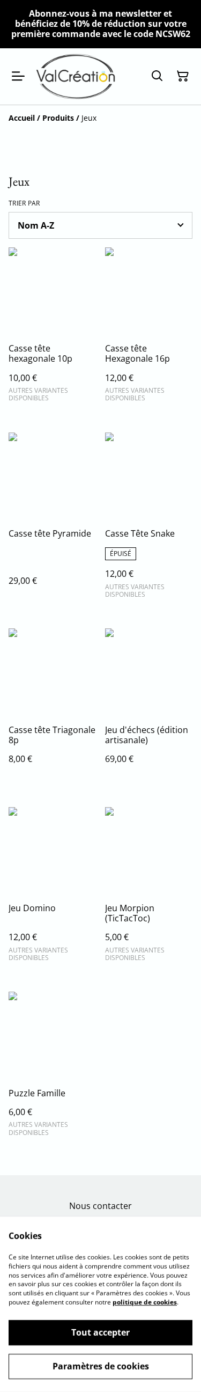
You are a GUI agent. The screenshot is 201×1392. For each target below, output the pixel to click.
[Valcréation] (75, 77)
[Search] (157, 76)
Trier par (24, 203)
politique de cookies (145, 1302)
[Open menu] (18, 76)
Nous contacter (100, 1206)
